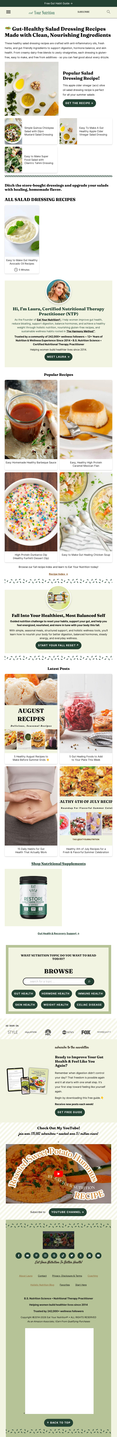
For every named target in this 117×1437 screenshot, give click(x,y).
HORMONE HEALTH (55, 993)
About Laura (25, 1275)
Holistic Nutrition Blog (42, 1284)
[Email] (98, 1255)
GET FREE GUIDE (70, 1112)
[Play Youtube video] (58, 1174)
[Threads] (54, 1255)
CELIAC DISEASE (89, 1004)
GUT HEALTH (23, 993)
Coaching (93, 1275)
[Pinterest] (36, 1255)
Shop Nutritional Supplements (58, 863)
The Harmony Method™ (80, 331)
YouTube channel (66, 1212)
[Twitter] (72, 1255)
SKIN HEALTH (25, 1004)
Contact (42, 1275)
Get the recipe (77, 103)
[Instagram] (45, 1255)
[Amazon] (80, 1255)
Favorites (65, 1284)
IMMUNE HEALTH (90, 993)
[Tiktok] (63, 1255)
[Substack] (89, 1255)
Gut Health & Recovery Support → (58, 933)
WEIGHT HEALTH (56, 1004)
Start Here (81, 1284)
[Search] (89, 981)
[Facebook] (19, 1255)
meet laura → (58, 356)
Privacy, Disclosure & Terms (67, 1275)
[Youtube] (27, 1255)
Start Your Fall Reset (57, 645)
